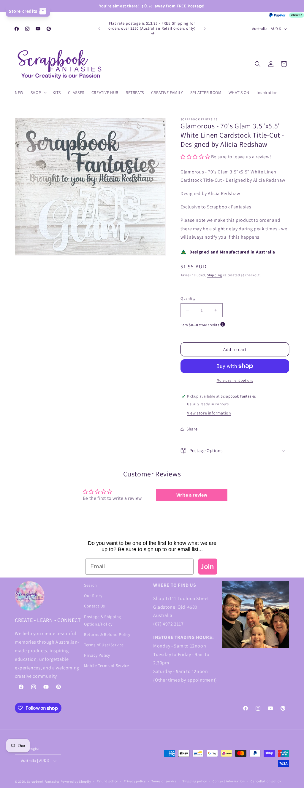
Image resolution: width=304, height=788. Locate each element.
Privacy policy (135, 781)
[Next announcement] (204, 28)
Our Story (93, 595)
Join (207, 566)
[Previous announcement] (99, 28)
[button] (38, 92)
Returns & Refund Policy (107, 634)
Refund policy (107, 781)
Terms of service (163, 781)
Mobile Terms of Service (106, 665)
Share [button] (191, 429)
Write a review (192, 495)
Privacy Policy (97, 655)
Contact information (229, 781)
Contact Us (94, 606)
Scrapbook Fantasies (43, 781)
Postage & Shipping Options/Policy (102, 620)
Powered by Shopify (76, 781)
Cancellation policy (266, 781)
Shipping (214, 275)
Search (90, 585)
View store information (209, 413)
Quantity (187, 298)
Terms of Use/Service (104, 644)
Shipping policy (194, 781)
